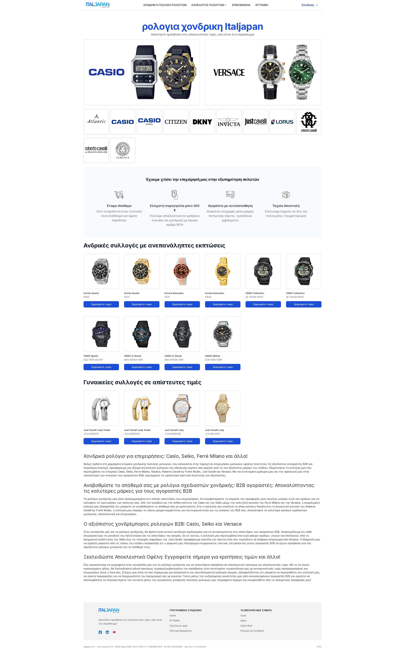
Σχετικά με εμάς (179, 625)
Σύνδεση (308, 5)
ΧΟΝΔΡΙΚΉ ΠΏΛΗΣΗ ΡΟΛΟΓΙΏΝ (165, 5)
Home (173, 615)
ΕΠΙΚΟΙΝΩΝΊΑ (241, 5)
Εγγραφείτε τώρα (101, 304)
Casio (243, 615)
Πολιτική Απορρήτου (181, 630)
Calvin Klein (246, 625)
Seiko (243, 620)
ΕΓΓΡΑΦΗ (261, 5)
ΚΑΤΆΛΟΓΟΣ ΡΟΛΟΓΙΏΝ (208, 5)
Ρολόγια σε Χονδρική (252, 630)
